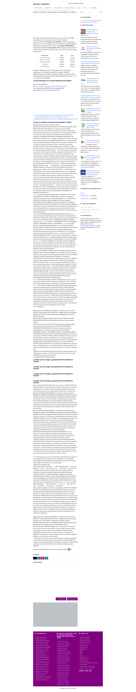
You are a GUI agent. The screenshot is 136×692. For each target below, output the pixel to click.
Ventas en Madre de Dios (63, 673)
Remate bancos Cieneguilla (64, 644)
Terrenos (85, 7)
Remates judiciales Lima (41, 652)
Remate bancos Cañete (63, 643)
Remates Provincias (69, 7)
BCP (86, 207)
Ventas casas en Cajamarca (64, 660)
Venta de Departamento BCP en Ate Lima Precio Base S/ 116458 (51, 117)
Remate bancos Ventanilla (41, 679)
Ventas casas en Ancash (63, 655)
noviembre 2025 (85, 198)
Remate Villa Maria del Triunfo (42, 678)
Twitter (86, 670)
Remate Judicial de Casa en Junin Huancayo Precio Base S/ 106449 (93, 110)
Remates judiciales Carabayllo (42, 640)
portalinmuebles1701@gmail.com (89, 225)
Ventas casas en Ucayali (63, 684)
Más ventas (62, 599)
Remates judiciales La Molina (42, 649)
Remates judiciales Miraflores (42, 659)
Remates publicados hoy (85, 642)
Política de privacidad (84, 638)
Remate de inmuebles (85, 637)
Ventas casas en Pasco (63, 675)
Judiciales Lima (48, 7)
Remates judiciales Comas (42, 644)
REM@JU (57, 159)
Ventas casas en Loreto (63, 672)
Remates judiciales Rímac (41, 661)
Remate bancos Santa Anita (42, 673)
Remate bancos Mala (62, 650)
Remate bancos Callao (63, 641)
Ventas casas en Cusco (63, 661)
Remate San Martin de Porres (42, 669)
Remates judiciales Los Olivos (42, 656)
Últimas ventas (71, 599)
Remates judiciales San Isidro (42, 664)
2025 (82, 193)
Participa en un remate (85, 640)
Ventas (78, 7)
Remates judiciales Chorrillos (42, 642)
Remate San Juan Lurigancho (42, 666)
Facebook (81, 670)
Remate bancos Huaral (63, 646)
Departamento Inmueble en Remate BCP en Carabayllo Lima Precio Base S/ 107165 (56, 119)
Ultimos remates (38, 7)
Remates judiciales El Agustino (42, 645)
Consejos (90, 207)
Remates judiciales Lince (41, 654)
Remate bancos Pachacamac (64, 651)
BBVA (82, 207)
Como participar (93, 7)
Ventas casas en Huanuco (63, 665)
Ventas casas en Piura (63, 677)
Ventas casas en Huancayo (64, 667)
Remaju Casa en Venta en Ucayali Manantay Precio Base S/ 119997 (93, 125)
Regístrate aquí (83, 649)
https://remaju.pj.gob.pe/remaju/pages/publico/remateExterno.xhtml (50, 86)
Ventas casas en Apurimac (64, 656)
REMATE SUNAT (95, 209)
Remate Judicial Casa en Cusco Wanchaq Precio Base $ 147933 (93, 48)
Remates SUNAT (58, 7)
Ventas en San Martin (62, 679)
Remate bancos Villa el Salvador (43, 676)
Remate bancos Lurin (62, 648)
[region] (55, 25)
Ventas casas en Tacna (63, 680)
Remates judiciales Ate (41, 637)
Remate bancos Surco (41, 674)
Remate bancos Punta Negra (64, 653)
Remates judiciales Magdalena (42, 657)
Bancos (81, 650)
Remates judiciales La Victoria (42, 650)
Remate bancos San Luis (41, 667)
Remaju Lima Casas (85, 209)
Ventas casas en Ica (62, 663)
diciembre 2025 (85, 195)
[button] (35, 558)
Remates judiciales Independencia (43, 647)
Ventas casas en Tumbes (63, 682)
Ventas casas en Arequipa (63, 658)
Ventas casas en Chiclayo (63, 670)
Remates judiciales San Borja (42, 662)
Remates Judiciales (85, 212)
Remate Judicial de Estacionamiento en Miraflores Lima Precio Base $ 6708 (54, 115)
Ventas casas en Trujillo (63, 668)
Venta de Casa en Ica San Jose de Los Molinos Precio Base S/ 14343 (93, 157)
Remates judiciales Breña (41, 638)
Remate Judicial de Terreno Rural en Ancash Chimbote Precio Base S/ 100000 (93, 172)
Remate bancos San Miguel (42, 671)
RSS (90, 670)
